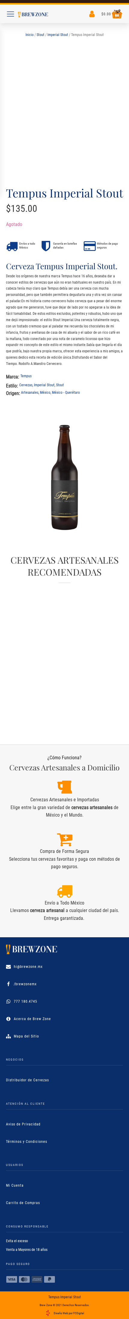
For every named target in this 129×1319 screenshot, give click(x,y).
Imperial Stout (57, 35)
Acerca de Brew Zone (32, 1019)
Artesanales (29, 392)
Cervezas (25, 385)
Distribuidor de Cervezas (27, 1080)
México (45, 392)
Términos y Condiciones (26, 1142)
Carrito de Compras (23, 1203)
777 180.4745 (25, 1001)
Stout (40, 35)
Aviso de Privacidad (23, 1124)
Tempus (26, 376)
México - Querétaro (66, 392)
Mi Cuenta (15, 1185)
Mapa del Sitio (26, 1036)
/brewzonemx (25, 984)
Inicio (30, 35)
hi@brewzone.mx (28, 967)
